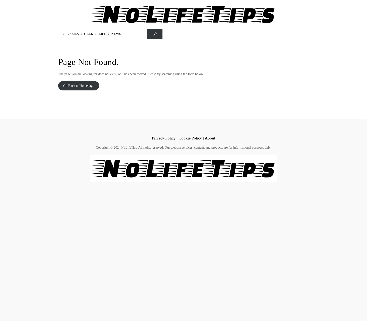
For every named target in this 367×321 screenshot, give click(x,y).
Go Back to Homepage (78, 85)
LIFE (102, 34)
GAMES (73, 34)
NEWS (116, 34)
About (210, 138)
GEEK (88, 34)
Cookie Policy (190, 138)
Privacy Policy (164, 138)
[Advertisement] (127, 251)
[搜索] (154, 34)
